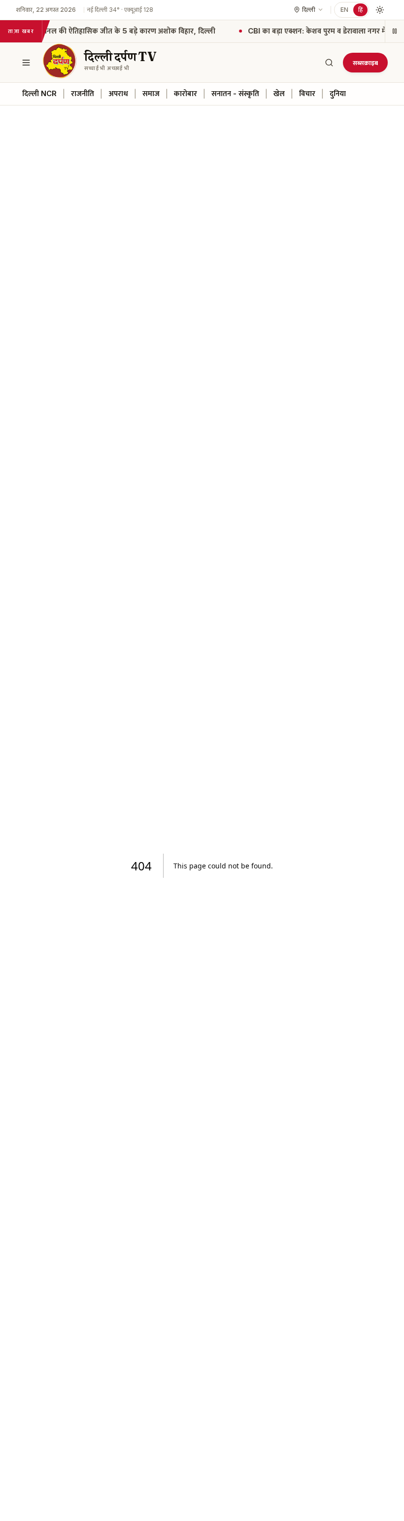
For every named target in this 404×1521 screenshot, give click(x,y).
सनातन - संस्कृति (235, 93)
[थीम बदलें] (380, 10)
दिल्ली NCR (39, 93)
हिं (360, 9)
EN (344, 9)
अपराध (118, 93)
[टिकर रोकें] (394, 31)
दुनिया (338, 93)
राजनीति (82, 93)
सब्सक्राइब (365, 63)
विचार (307, 93)
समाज (151, 93)
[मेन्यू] (26, 62)
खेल (279, 93)
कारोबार (185, 93)
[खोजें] (329, 62)
